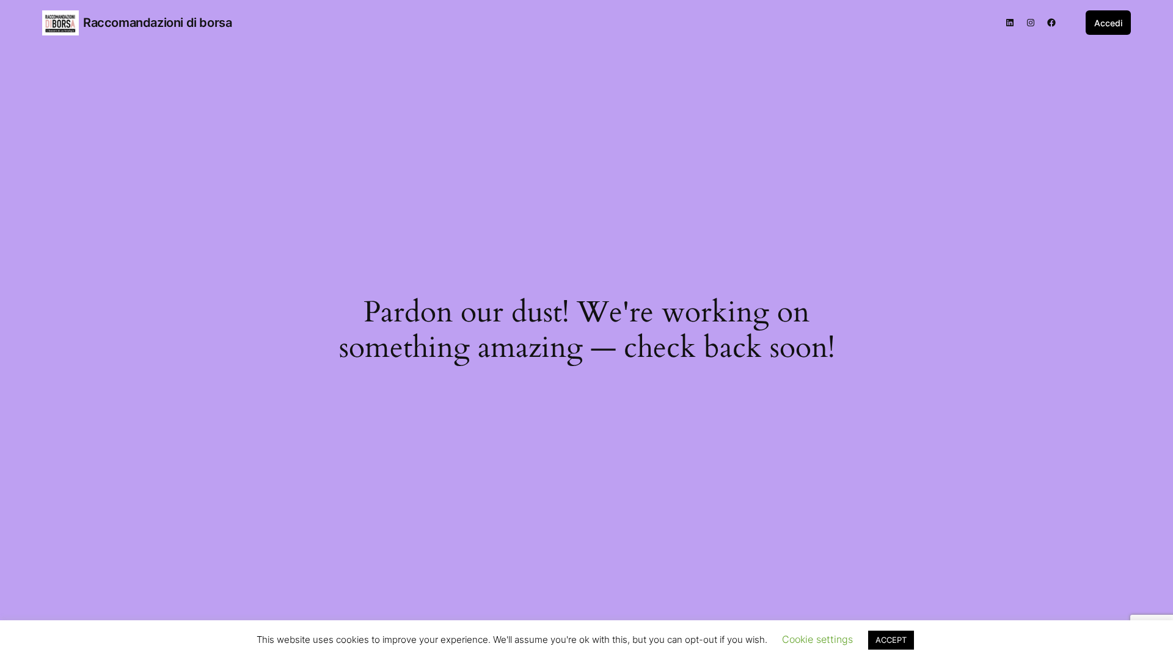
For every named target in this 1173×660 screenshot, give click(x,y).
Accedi (1108, 23)
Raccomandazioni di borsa (157, 22)
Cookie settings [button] (817, 639)
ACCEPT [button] (891, 640)
